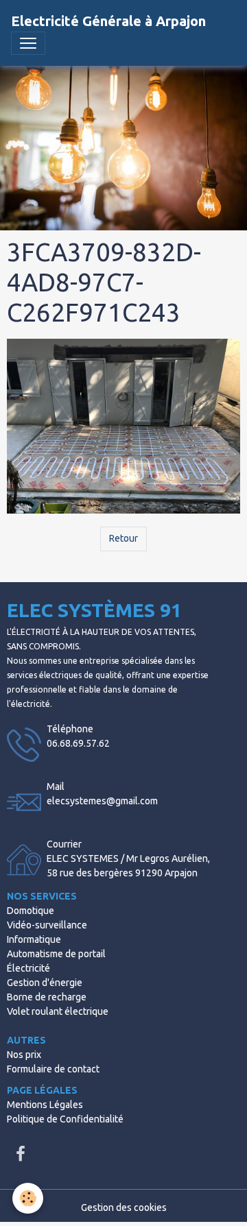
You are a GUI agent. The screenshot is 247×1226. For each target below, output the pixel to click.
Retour (123, 538)
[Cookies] (27, 1198)
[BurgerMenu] (28, 43)
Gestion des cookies (124, 1207)
